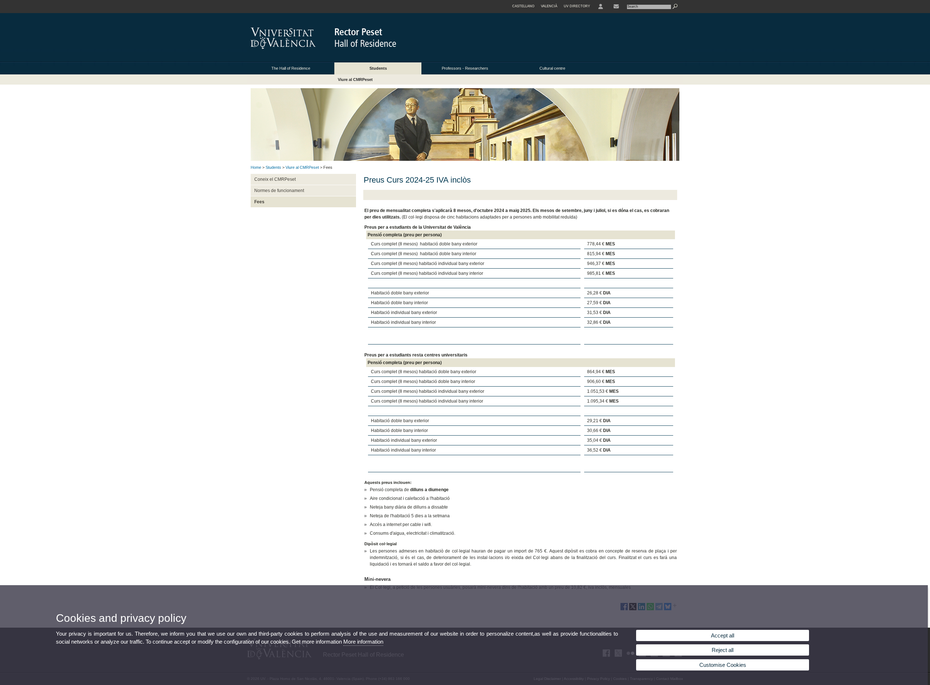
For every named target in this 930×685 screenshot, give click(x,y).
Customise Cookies (722, 665)
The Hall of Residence (290, 68)
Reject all (722, 650)
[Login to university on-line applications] (600, 6)
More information (363, 642)
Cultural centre (552, 68)
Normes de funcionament (279, 190)
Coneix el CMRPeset (275, 179)
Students (378, 68)
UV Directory (577, 6)
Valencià (549, 6)
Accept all (722, 635)
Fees (259, 201)
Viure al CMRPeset (355, 79)
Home (256, 167)
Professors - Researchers (465, 68)
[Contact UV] (616, 6)
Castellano (523, 6)
